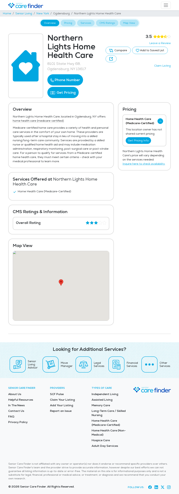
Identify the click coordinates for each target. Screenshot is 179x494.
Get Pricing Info (138, 140)
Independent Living (105, 394)
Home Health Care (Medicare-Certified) (106, 423)
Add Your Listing (61, 405)
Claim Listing (162, 65)
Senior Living (23, 13)
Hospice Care (101, 440)
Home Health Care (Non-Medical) (109, 432)
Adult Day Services (105, 446)
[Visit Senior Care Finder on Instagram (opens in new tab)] (169, 487)
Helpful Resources (20, 400)
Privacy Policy (18, 422)
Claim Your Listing (62, 400)
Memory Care (101, 405)
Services (86, 22)
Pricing (68, 22)
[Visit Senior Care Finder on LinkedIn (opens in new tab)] (156, 487)
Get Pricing (66, 92)
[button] (65, 79)
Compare (120, 50)
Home (7, 13)
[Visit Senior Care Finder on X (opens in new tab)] (162, 487)
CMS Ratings (107, 22)
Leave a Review (160, 43)
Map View (129, 22)
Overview (50, 22)
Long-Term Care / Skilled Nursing (109, 413)
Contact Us (16, 411)
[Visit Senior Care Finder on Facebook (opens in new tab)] (150, 487)
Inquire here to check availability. (144, 164)
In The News (16, 405)
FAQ (11, 416)
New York (42, 13)
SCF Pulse (57, 394)
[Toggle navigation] (166, 5)
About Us (14, 394)
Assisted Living (102, 400)
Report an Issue (60, 411)
